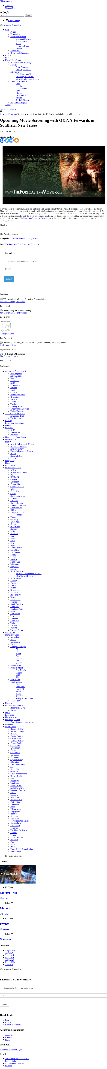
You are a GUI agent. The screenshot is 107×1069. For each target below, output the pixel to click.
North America (16, 571)
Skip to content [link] (6, 1)
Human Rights (16, 776)
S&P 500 (19, 696)
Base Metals (21, 670)
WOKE (13, 847)
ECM (12, 383)
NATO (13, 792)
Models (13, 65)
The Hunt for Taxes (18, 830)
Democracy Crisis (17, 496)
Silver (18, 677)
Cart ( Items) (14, 20)
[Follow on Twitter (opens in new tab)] (5, 13)
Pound (18, 656)
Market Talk (15, 51)
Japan (12, 545)
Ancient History (17, 449)
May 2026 (9, 957)
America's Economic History (22, 444)
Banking (8, 420)
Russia (13, 597)
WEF (12, 844)
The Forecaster (11, 114)
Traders (13, 832)
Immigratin (14, 781)
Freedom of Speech (18, 764)
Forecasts (9, 428)
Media (13, 555)
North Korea (15, 578)
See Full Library (22, 100)
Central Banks (16, 743)
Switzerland (15, 614)
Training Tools (16, 406)
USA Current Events (24, 576)
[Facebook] (2, 140)
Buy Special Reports (18, 102)
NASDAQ (20, 689)
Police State (15, 802)
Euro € (18, 654)
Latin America (16, 548)
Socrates (13, 710)
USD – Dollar (21, 88)
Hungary (14, 529)
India (12, 531)
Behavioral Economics (14, 423)
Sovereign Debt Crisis (19, 821)
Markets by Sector (12, 635)
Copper (19, 672)
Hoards (13, 453)
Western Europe (17, 630)
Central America (17, 486)
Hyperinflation (16, 456)
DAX (18, 684)
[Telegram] (11, 140)
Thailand (14, 618)
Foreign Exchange (18, 646)
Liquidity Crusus (17, 788)
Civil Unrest (15, 745)
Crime (13, 493)
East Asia (14, 501)
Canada (13, 479)
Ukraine (13, 625)
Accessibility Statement (14, 1063)
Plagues (8, 703)
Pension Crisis (16, 800)
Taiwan (13, 616)
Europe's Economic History (21, 451)
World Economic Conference (22, 722)
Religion (13, 814)
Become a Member (8, 1050)
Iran (12, 536)
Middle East (15, 562)
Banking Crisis (16, 729)
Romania (14, 592)
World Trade (15, 851)
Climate (13, 750)
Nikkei (18, 691)
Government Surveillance (15, 437)
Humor (8, 463)
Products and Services (14, 705)
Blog (7, 29)
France (13, 517)
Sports (13, 402)
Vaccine (13, 628)
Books (8, 425)
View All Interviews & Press (27, 79)
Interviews (14, 72)
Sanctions (14, 816)
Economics (15, 34)
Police (13, 585)
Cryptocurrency (16, 759)
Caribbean (14, 482)
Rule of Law (15, 595)
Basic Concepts (22, 67)
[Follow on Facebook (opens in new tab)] (3, 13)
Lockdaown (15, 552)
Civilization (15, 748)
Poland (13, 583)
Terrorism (14, 828)
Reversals (14, 435)
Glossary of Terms (23, 69)
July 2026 (9, 953)
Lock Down (15, 550)
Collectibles (15, 491)
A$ (17, 649)
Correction (14, 755)
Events (8, 55)
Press (12, 807)
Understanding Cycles (19, 409)
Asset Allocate (16, 376)
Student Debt (15, 823)
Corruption (14, 757)
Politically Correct (17, 395)
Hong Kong (10, 460)
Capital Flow (15, 738)
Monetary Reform (17, 790)
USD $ (19, 658)
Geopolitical (15, 769)
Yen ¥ (18, 661)
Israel (12, 541)
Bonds (13, 639)
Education (14, 762)
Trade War (14, 621)
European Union (22, 46)
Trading (13, 404)
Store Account (16, 109)
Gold (18, 84)
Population (14, 804)
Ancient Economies (18, 446)
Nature (13, 569)
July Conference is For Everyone (13, 313)
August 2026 (10, 950)
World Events (10, 727)
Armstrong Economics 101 (16, 371)
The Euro (19, 86)
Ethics (18, 44)
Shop (7, 58)
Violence (14, 840)
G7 (11, 767)
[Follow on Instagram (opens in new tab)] (7, 13)
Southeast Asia (16, 609)
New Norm (15, 797)
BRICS (13, 734)
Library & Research (18, 81)
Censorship (15, 484)
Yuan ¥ (19, 663)
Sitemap (8, 1066)
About (7, 105)
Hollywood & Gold (8, 345)
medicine (14, 557)
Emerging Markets (23, 39)
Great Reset (15, 522)
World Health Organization (21, 849)
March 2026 (10, 962)
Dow (18, 91)
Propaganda (15, 811)
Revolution (15, 590)
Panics (13, 458)
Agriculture (15, 637)
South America (16, 604)
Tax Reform (21, 95)
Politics (13, 32)
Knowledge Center (13, 60)
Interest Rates (16, 665)
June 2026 (9, 955)
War (12, 842)
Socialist (13, 399)
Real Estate (15, 679)
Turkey (13, 623)
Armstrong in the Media (15, 413)
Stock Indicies (16, 682)
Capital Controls (17, 736)
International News (18, 36)
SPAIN (13, 611)
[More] (16, 140)
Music (13, 390)
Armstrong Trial (17, 416)
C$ (17, 651)
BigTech (13, 475)
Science (13, 602)
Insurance (14, 533)
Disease (13, 498)
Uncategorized (11, 717)
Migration (14, 566)
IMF (12, 778)
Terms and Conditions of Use (17, 1058)
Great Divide (10, 439)
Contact (8, 1037)
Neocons (14, 795)
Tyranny (13, 835)
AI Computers (16, 373)
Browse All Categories (19, 53)
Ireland (13, 538)
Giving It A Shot (7, 334)
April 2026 (9, 960)
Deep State (14, 380)
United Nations (16, 837)
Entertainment (21, 41)
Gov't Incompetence (18, 774)
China (12, 489)
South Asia (14, 606)
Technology (15, 701)
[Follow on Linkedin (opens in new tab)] (1, 13)
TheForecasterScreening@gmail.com (35, 218)
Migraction (14, 564)
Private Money (16, 809)
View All (9, 964)
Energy (13, 644)
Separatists (14, 818)
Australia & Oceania (18, 472)
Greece (13, 524)
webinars (9, 724)
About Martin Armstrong (20, 62)
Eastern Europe (16, 503)
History (19, 93)
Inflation (13, 388)
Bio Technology (17, 731)
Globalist (14, 771)
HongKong (15, 526)
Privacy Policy (11, 1061)
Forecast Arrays (16, 432)
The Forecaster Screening (28, 244)
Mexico (13, 559)
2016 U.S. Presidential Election (28, 573)
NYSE (18, 694)
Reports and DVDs (18, 708)
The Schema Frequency (10, 356)
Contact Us (9, 8)
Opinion (13, 392)
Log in (19, 1050)
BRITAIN (14, 477)
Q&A (7, 712)
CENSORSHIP (16, 741)
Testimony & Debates (25, 76)
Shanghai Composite (24, 698)
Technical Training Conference (12, 301)
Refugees (19, 515)
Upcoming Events (30, 238)
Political (19, 98)
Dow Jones (20, 687)
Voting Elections (17, 411)
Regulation (14, 397)
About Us (9, 5)
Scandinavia (15, 599)
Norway (13, 581)
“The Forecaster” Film (25, 74)
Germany (19, 48)
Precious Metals (16, 668)
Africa (13, 470)
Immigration (10, 465)
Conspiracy (15, 752)
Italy (12, 543)
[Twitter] (7, 140)
